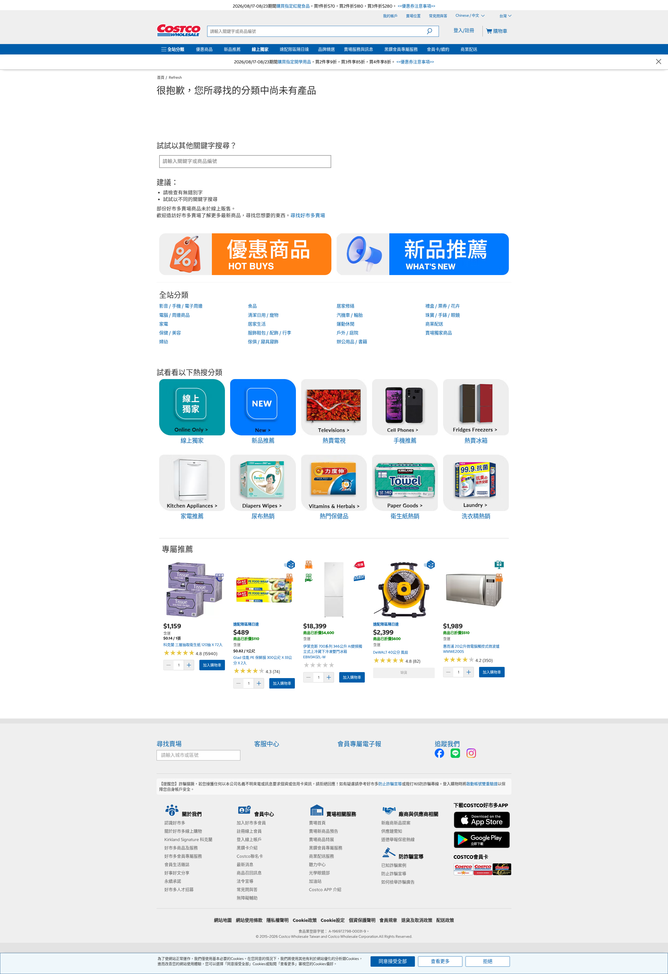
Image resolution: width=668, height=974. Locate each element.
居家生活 (257, 324)
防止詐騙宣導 (390, 783)
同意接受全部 (393, 961)
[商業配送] (478, 49)
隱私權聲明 (277, 920)
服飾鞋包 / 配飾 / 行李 (269, 333)
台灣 (503, 16)
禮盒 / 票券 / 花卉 (442, 306)
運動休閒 (345, 324)
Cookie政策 (305, 920)
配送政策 (445, 920)
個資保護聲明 (362, 920)
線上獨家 (260, 49)
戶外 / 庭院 (347, 333)
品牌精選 (326, 49)
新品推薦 (232, 49)
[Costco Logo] (179, 30)
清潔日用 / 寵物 (263, 315)
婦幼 (163, 342)
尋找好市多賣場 (307, 215)
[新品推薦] (242, 49)
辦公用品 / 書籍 (352, 342)
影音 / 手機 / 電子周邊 (180, 306)
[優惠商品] (214, 49)
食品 (252, 306)
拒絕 (487, 961)
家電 (163, 324)
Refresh (175, 77)
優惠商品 (204, 49)
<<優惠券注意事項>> (416, 6)
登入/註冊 (464, 30)
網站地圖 (223, 920)
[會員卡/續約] (450, 49)
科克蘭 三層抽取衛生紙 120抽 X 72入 (193, 644)
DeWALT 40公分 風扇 (390, 652)
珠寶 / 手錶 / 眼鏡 (442, 315)
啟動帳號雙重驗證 (482, 783)
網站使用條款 (249, 920)
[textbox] (239, 161)
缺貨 (404, 672)
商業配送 (469, 49)
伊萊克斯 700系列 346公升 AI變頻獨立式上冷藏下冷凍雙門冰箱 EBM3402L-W (332, 651)
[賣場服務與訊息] (374, 49)
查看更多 (440, 961)
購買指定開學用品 (294, 61)
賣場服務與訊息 (358, 49)
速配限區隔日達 (294, 49)
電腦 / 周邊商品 (174, 315)
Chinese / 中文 (468, 15)
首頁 (160, 77)
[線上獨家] (270, 49)
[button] (433, 31)
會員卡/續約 (438, 49)
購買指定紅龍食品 (293, 6)
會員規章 (388, 920)
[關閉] (658, 62)
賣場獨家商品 (438, 333)
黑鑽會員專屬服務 (401, 49)
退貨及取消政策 (416, 920)
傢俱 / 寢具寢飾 (263, 342)
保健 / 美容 (170, 333)
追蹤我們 (447, 744)
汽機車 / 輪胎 (350, 315)
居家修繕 (345, 306)
